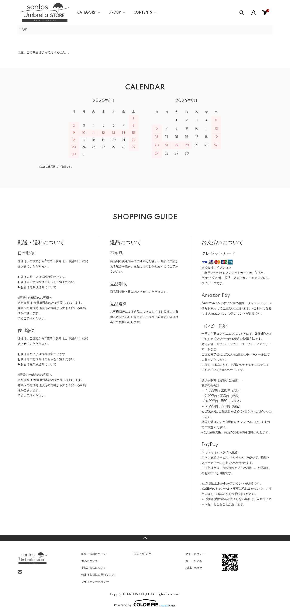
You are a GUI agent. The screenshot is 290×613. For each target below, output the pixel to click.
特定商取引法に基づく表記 (97, 574)
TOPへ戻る (145, 538)
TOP (23, 29)
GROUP (114, 12)
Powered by (122, 605)
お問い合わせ (193, 567)
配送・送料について (93, 554)
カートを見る (193, 561)
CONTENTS (143, 12)
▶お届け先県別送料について (37, 287)
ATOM (146, 554)
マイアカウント (195, 554)
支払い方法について (93, 567)
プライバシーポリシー (95, 581)
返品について (89, 561)
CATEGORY (86, 12)
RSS (136, 554)
